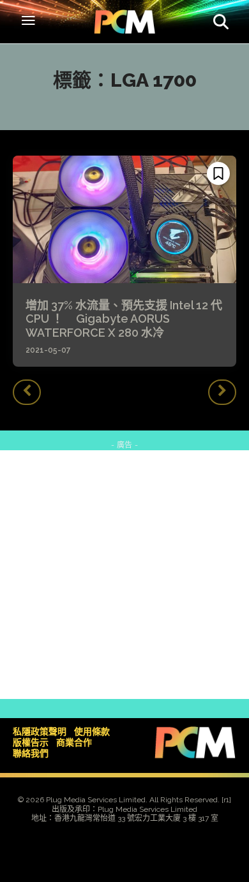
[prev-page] (27, 392)
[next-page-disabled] (222, 392)
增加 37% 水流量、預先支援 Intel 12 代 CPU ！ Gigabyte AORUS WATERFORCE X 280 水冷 (124, 318)
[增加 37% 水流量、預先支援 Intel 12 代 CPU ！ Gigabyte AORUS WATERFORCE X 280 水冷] (124, 219)
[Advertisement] (124, 574)
